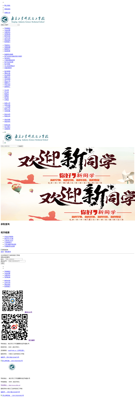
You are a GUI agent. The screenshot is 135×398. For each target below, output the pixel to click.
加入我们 (7, 127)
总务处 (6, 100)
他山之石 (7, 81)
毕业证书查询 (8, 236)
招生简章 (7, 119)
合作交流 (7, 38)
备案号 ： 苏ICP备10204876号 (10, 392)
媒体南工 (7, 86)
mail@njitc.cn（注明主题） (16, 350)
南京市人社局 (8, 238)
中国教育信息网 (9, 246)
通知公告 (7, 73)
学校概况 (7, 28)
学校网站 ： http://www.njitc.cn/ (10, 385)
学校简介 (7, 45)
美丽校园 (7, 47)
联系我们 (7, 42)
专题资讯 (7, 32)
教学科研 (7, 36)
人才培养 (7, 107)
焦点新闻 (7, 75)
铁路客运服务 (8, 54)
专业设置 (7, 30)
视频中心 (7, 83)
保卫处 (6, 98)
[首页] (26, 141)
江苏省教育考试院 (10, 244)
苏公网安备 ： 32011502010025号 (13, 395)
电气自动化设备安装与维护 (13, 56)
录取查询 (7, 9)
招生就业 (7, 40)
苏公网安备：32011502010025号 (12, 361)
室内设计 (7, 58)
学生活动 (7, 85)
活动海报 (7, 79)
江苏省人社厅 (8, 240)
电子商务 (7, 64)
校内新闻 (7, 71)
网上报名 (7, 5)
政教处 (6, 96)
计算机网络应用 (9, 60)
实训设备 (7, 111)
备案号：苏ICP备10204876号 (10, 357)
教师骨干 (7, 49)
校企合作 (7, 114)
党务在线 (7, 105)
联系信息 (7, 125)
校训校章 (7, 51)
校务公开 (7, 103)
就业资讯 (7, 121)
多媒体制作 (8, 68)
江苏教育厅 (8, 242)
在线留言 (7, 129)
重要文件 (7, 77)
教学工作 (7, 109)
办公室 (6, 90)
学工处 (6, 92)
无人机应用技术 (9, 66)
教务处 (6, 94)
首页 (2, 251)
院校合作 (7, 116)
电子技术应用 (8, 62)
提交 (2, 263)
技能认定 (7, 12)
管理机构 (7, 34)
